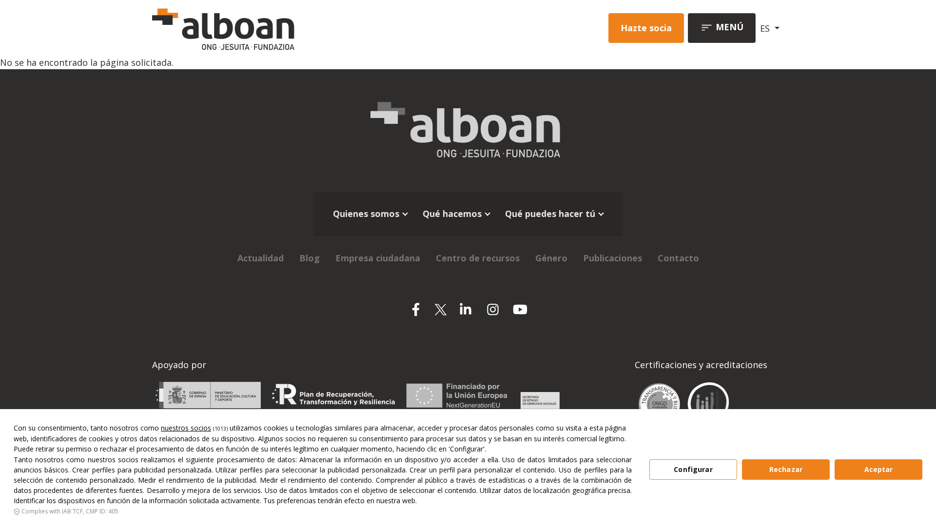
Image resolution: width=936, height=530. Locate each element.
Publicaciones (612, 258)
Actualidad (260, 258)
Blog (309, 258)
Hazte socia (646, 28)
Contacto (678, 258)
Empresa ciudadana (377, 258)
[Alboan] (274, 28)
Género (551, 258)
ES (766, 28)
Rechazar (785, 469)
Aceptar (878, 469)
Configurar (693, 469)
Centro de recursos (478, 258)
